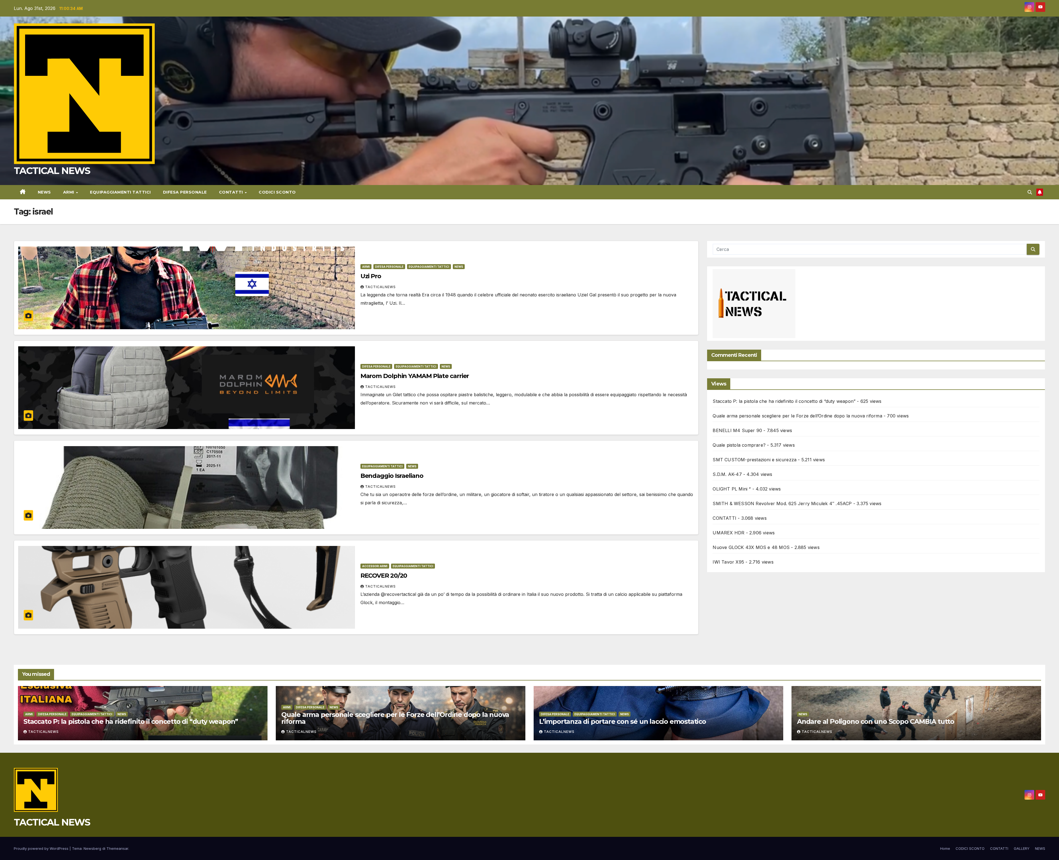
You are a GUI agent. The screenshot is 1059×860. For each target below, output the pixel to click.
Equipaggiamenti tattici (120, 192)
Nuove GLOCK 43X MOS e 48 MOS (751, 547)
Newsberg (92, 848)
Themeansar (117, 848)
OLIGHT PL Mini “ (732, 489)
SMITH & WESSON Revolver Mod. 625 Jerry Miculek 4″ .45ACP (782, 503)
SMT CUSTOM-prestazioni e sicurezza (754, 459)
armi (366, 266)
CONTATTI (231, 192)
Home (945, 848)
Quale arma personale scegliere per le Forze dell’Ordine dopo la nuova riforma (797, 416)
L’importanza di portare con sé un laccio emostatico (622, 721)
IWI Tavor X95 (728, 562)
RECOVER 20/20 (383, 575)
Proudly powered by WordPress (41, 848)
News (458, 266)
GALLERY (1021, 848)
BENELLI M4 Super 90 (737, 430)
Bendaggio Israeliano (391, 475)
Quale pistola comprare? (739, 445)
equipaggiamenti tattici (429, 266)
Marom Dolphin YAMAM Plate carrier (414, 376)
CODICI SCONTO (277, 192)
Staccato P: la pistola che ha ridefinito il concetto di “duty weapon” (784, 401)
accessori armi (374, 566)
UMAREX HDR (728, 532)
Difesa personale (185, 192)
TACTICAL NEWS (52, 170)
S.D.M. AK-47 (727, 474)
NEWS (44, 192)
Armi (69, 192)
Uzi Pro (370, 276)
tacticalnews (380, 287)
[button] (1030, 192)
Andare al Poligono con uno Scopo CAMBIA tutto (875, 721)
